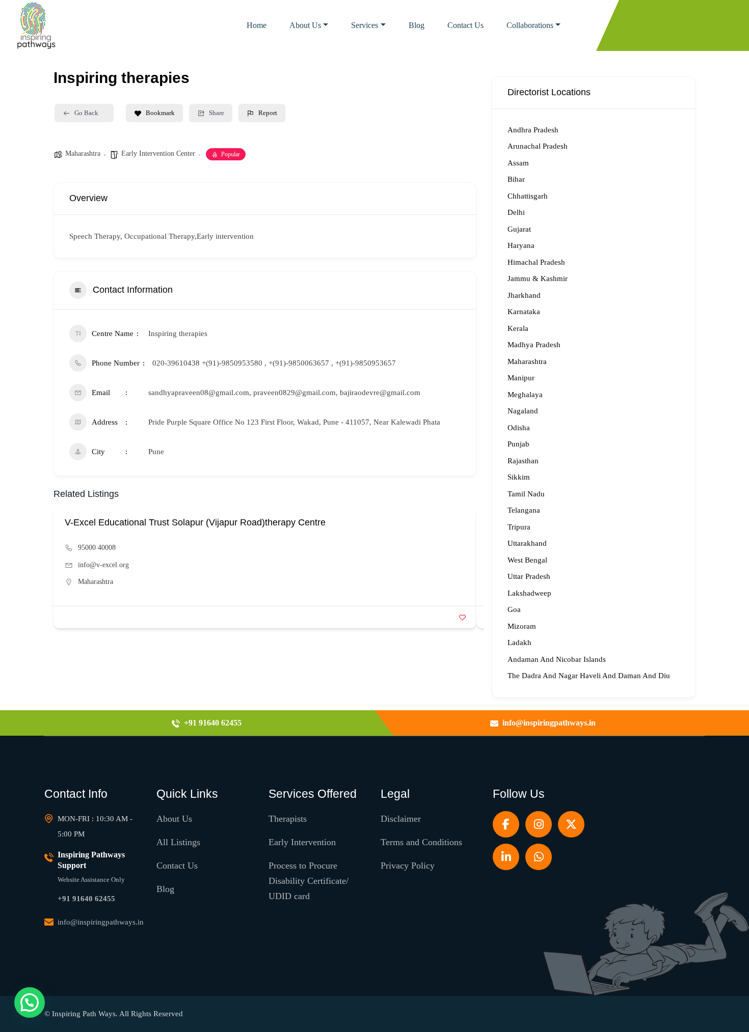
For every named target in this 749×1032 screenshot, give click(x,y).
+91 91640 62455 (86, 899)
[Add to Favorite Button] (462, 617)
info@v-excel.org (103, 565)
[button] (29, 1002)
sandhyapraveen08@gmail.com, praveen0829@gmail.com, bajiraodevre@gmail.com (284, 392)
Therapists (288, 819)
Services (364, 25)
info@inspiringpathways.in (101, 922)
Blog (416, 25)
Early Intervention (302, 842)
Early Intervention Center (158, 153)
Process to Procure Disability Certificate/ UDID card (309, 880)
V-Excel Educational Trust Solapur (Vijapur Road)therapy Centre (195, 522)
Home (256, 25)
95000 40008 (97, 547)
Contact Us (465, 25)
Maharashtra (82, 153)
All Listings (178, 842)
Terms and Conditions (421, 842)
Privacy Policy (408, 865)
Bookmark (160, 113)
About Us (305, 25)
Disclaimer (401, 819)
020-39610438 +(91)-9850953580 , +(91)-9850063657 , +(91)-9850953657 (274, 363)
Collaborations (529, 25)
